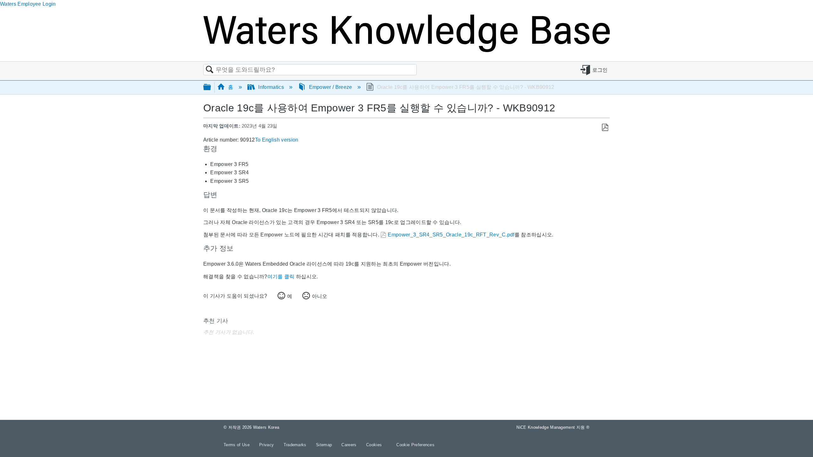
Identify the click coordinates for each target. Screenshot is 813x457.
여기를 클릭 (281, 276)
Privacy (267, 444)
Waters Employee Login (28, 4)
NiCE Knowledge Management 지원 (552, 427)
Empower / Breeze (330, 87)
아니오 (319, 296)
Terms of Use (237, 444)
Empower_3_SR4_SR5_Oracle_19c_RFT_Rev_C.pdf (451, 234)
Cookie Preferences (415, 444)
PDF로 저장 (604, 127)
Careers (349, 444)
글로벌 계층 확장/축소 (211, 87)
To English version (277, 139)
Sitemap (324, 444)
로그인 (600, 70)
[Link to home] (406, 50)
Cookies (374, 444)
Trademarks (296, 444)
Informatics (271, 87)
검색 (209, 69)
